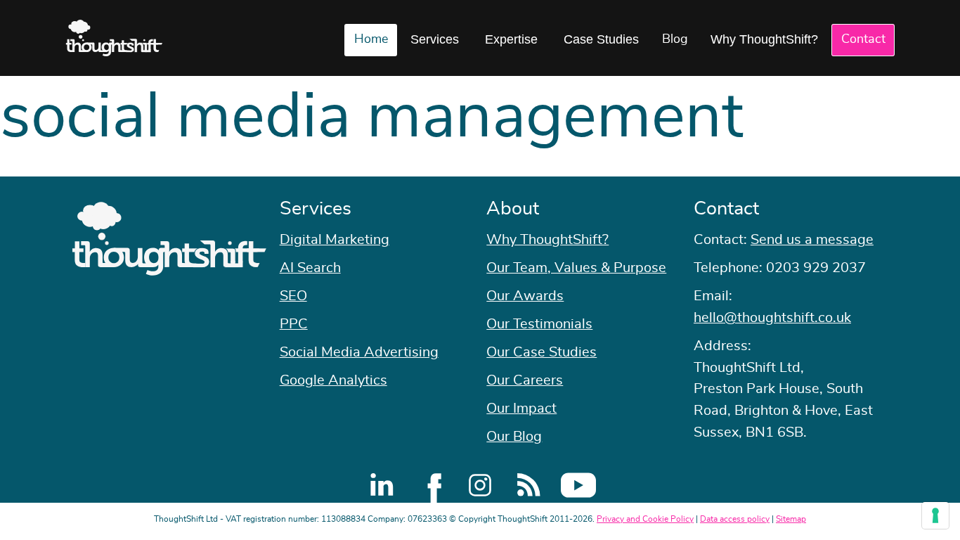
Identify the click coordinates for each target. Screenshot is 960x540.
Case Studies (601, 39)
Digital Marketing (334, 240)
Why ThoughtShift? (764, 39)
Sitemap (791, 519)
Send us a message (812, 240)
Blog (675, 39)
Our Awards (525, 296)
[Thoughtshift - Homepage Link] (114, 38)
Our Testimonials (539, 324)
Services (434, 39)
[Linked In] (381, 485)
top (942, 270)
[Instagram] (480, 485)
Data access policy (735, 519)
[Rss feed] (529, 485)
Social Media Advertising (359, 352)
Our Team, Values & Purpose (576, 268)
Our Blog (514, 437)
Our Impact (521, 408)
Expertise (511, 39)
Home (371, 39)
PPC (294, 324)
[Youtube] (578, 485)
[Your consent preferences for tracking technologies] (935, 515)
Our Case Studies (541, 352)
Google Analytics (333, 380)
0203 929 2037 (816, 268)
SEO (293, 296)
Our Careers (524, 380)
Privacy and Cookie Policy (645, 519)
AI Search (310, 268)
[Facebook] (430, 485)
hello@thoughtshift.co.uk (772, 318)
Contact (863, 39)
